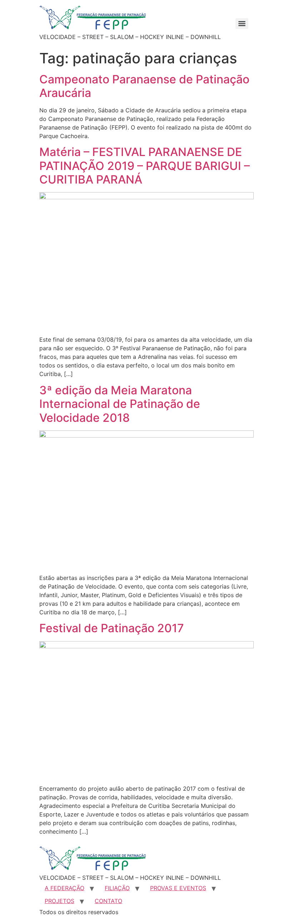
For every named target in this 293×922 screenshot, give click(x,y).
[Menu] (241, 23)
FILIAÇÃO (117, 888)
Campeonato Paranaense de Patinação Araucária (144, 86)
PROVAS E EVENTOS (178, 888)
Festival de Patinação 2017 (111, 628)
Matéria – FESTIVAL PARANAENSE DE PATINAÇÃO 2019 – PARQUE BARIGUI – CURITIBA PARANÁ (144, 165)
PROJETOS (59, 900)
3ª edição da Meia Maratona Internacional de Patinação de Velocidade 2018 (119, 404)
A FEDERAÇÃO (64, 888)
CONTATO (108, 900)
